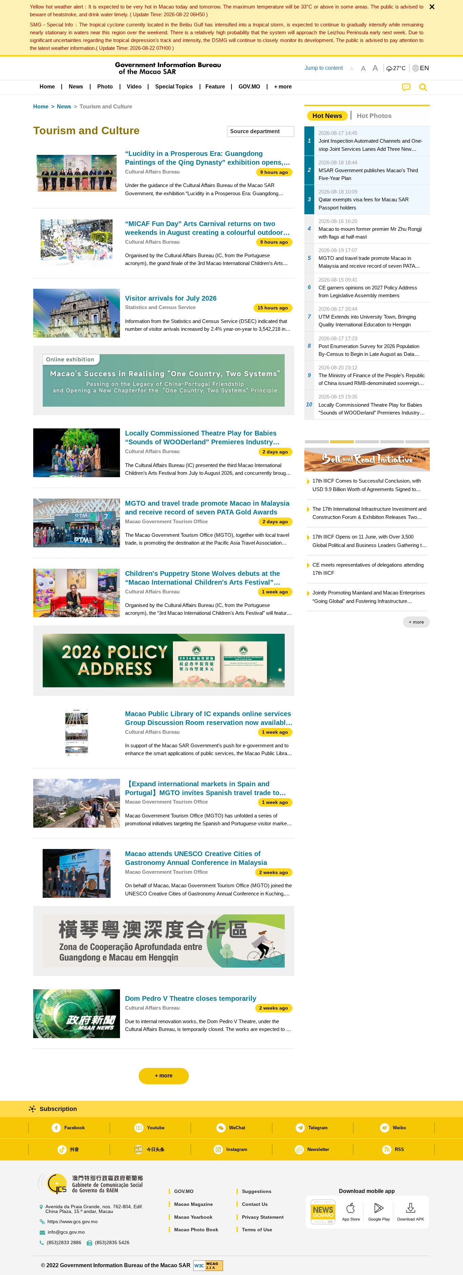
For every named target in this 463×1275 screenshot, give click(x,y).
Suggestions (256, 1191)
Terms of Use (257, 1229)
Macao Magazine (193, 1204)
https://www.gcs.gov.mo (72, 1221)
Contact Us (255, 1204)
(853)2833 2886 (64, 1242)
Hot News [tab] (327, 115)
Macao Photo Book (196, 1229)
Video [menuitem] (134, 86)
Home (40, 106)
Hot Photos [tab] (374, 115)
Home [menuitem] (47, 86)
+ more (326, 622)
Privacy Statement (263, 1217)
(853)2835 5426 (112, 1242)
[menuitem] (76, 86)
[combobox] (260, 131)
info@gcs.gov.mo (66, 1232)
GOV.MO (184, 1191)
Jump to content (324, 68)
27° (399, 68)
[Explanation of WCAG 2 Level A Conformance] (208, 1265)
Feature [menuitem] (215, 86)
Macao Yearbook (193, 1217)
